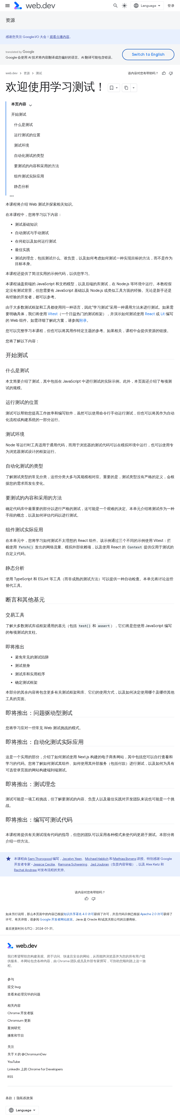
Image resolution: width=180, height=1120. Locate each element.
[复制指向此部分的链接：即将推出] (28, 647)
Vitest (53, 314)
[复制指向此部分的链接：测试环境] (28, 434)
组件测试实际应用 (24, 530)
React (150, 314)
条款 (9, 1098)
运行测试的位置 (22, 402)
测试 (39, 73)
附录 (83, 320)
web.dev (12, 73)
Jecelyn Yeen (72, 859)
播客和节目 (16, 1035)
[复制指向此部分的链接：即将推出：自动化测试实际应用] (88, 742)
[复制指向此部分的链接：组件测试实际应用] (47, 530)
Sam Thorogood (40, 859)
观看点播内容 (59, 37)
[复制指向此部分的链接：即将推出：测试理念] (60, 784)
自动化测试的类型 (24, 466)
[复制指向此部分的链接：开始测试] (32, 356)
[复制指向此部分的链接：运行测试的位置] (42, 403)
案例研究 (14, 1028)
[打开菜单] (7, 5)
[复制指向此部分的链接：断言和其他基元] (49, 600)
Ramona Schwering (72, 864)
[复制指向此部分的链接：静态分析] (28, 568)
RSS (10, 1077)
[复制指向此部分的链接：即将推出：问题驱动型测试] (76, 713)
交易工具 (15, 615)
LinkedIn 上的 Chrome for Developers (35, 1069)
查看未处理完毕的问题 (24, 994)
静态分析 (15, 568)
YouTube (14, 1062)
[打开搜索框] (115, 5)
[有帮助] (163, 73)
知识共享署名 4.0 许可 (79, 914)
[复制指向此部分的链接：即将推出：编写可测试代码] (76, 820)
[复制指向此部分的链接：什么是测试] (33, 371)
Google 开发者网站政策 (56, 919)
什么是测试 (17, 370)
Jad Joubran (99, 864)
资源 (10, 20)
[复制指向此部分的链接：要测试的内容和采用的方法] (66, 498)
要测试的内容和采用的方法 (34, 498)
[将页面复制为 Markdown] (126, 88)
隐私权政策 (25, 1098)
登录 (171, 6)
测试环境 (15, 434)
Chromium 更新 (19, 1020)
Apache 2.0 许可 (151, 914)
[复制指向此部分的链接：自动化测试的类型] (47, 466)
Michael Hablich (97, 859)
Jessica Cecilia (44, 864)
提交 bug (14, 987)
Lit (163, 314)
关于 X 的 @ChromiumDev (27, 1054)
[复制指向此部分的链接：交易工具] (28, 615)
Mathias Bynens (124, 859)
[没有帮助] (170, 73)
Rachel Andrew (25, 870)
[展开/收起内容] (30, 105)
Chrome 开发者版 (21, 1013)
